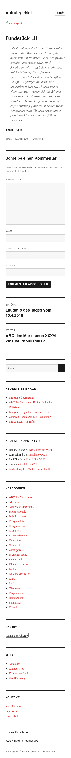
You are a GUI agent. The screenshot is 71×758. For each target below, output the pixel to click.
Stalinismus (15, 602)
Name (10, 231)
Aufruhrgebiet (19, 12)
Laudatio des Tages (19, 573)
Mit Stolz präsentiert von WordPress (38, 751)
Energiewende (17, 526)
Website (11, 265)
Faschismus (15, 530)
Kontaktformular (14, 706)
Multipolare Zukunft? (39, 469)
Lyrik (12, 583)
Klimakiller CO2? (37, 454)
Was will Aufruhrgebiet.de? (22, 740)
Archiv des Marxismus (21, 506)
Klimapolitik (16, 559)
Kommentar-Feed (18, 673)
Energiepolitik (16, 521)
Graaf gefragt (16, 550)
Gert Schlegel (16, 469)
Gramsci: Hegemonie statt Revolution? (30, 416)
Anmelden (14, 663)
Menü (60, 12)
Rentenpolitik (16, 597)
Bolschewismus (17, 516)
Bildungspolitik (17, 511)
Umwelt (13, 607)
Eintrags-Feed (16, 668)
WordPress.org (17, 678)
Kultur (12, 569)
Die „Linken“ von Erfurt (22, 421)
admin (9, 138)
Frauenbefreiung (18, 535)
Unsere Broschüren (17, 732)
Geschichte (15, 545)
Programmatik (16, 593)
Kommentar (15, 179)
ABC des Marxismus (20, 497)
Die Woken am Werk (40, 449)
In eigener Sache (18, 554)
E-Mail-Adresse (17, 248)
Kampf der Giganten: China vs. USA (29, 412)
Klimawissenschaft (19, 564)
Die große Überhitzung (21, 397)
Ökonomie (15, 588)
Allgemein (14, 502)
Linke (12, 578)
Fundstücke (37, 138)
